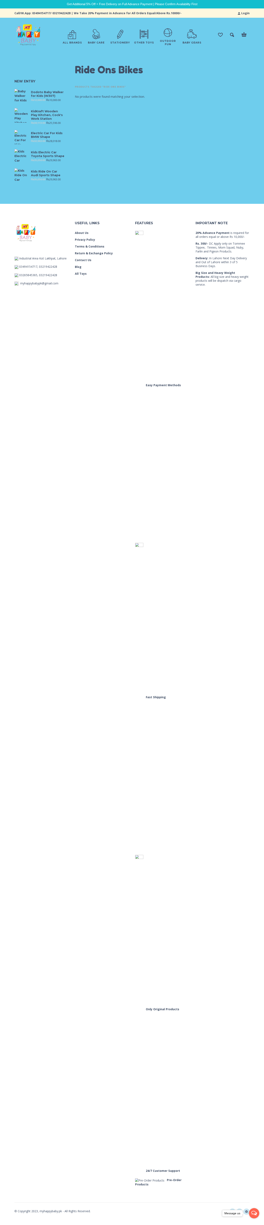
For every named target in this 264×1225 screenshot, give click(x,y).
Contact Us (83, 260)
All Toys (81, 274)
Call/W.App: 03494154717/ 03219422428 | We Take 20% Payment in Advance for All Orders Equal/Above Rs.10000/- (98, 13)
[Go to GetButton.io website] (254, 1221)
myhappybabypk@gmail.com (39, 283)
